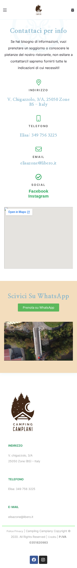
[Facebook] (34, 560)
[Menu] (5, 10)
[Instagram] (43, 560)
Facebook (38, 191)
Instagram (38, 196)
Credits (52, 536)
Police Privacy (15, 531)
